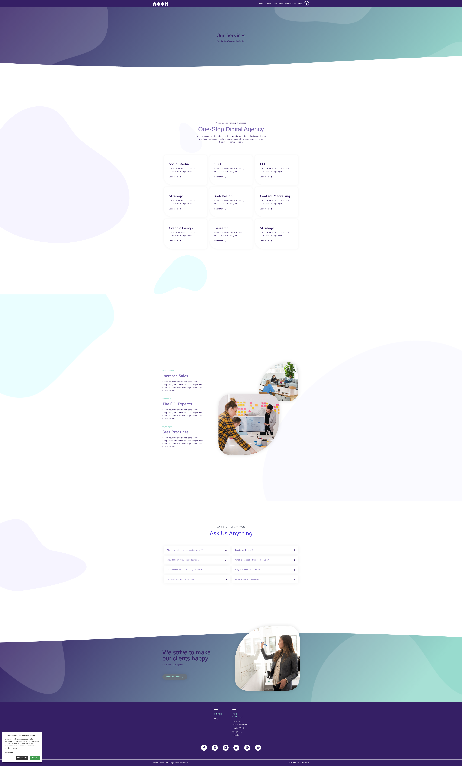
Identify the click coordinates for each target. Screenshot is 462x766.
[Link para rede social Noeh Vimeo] (226, 748)
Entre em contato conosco (239, 722)
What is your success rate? (247, 579)
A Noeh (268, 3)
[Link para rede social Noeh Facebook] (204, 748)
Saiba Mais (9, 752)
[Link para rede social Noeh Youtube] (258, 748)
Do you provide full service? (247, 569)
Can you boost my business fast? (181, 579)
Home (260, 3)
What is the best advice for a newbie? (252, 559)
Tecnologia (278, 3)
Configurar (22, 758)
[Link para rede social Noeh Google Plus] (247, 748)
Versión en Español (237, 733)
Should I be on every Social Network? (183, 559)
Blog (300, 3)
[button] (175, 177)
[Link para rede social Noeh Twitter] (236, 748)
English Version (239, 728)
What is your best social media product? (185, 550)
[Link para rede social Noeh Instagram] (215, 748)
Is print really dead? (244, 550)
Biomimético (290, 3)
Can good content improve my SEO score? (185, 569)
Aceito (34, 758)
